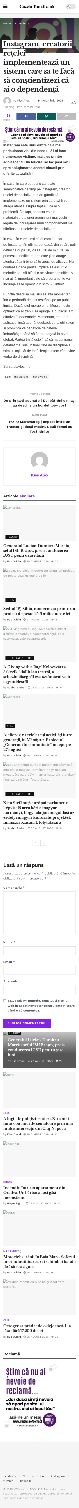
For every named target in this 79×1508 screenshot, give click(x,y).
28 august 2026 (37, 561)
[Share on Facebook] (26, 116)
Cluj (10, 726)
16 (55, 619)
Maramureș (12, 1251)
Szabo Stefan (16, 687)
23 (58, 1203)
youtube (38, 1476)
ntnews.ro (40, 376)
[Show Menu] (5, 6)
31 (60, 828)
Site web (10, 981)
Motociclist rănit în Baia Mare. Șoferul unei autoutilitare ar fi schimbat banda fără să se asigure (39, 1262)
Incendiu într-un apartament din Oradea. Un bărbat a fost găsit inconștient (34, 1193)
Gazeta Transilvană (37, 6)
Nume (9, 942)
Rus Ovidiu (14, 561)
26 (56, 1336)
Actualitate (22, 23)
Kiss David (14, 1134)
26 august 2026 (41, 687)
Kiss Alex (23, 100)
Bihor (7, 1182)
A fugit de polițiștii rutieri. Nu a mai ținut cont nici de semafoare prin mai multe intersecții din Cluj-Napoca (38, 1124)
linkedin (25, 1481)
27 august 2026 (37, 619)
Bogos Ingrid (15, 1203)
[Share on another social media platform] (66, 116)
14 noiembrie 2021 (50, 100)
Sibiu (10, 600)
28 (56, 561)
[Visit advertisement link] (39, 15)
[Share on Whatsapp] (46, 116)
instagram (21, 376)
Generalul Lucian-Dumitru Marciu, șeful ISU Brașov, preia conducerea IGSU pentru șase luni (36, 551)
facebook (9, 1476)
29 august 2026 (39, 1203)
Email (9, 962)
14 (55, 1134)
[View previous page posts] (35, 843)
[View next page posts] (43, 843)
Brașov (12, 537)
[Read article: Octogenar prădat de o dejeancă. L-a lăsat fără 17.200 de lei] (39, 1297)
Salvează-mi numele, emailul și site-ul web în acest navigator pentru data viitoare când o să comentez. (41, 1005)
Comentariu (14, 887)
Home (7, 23)
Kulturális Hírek (20, 658)
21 (55, 1272)
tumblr (8, 1481)
